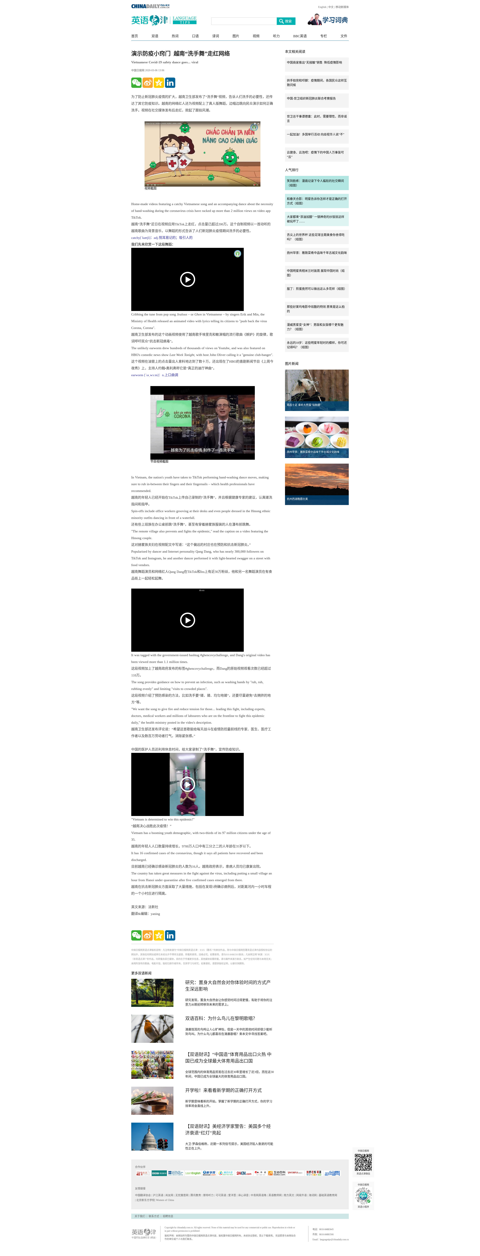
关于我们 (140, 1216)
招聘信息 (168, 1216)
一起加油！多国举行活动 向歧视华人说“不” (315, 134)
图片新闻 (291, 364)
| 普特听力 (208, 1195)
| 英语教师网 (274, 1195)
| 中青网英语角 (258, 1195)
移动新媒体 (342, 7)
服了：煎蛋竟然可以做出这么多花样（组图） (317, 288)
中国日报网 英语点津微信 (363, 1162)
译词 (215, 36)
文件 (343, 36)
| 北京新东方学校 (145, 1200)
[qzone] (159, 83)
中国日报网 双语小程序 (363, 1196)
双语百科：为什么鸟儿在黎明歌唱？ (221, 1018)
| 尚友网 (169, 1195)
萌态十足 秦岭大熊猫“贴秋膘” (304, 404)
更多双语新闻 (141, 973)
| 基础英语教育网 (327, 1195)
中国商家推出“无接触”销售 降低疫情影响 (314, 62)
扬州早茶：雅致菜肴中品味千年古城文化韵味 (317, 252)
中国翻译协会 (143, 1195)
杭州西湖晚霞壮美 (297, 499)
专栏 (323, 36)
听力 (276, 36)
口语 (195, 36)
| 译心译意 (243, 1195)
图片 (235, 36)
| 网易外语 (301, 1195)
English (322, 7)
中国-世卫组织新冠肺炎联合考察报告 (311, 98)
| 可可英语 (220, 1195)
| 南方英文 (288, 1195)
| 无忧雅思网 (181, 1195)
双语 (155, 36)
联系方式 (154, 1216)
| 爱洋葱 (232, 1195)
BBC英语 (300, 36)
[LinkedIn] (170, 83)
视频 (256, 36)
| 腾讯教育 (195, 1195)
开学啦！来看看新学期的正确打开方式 (223, 1090)
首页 (134, 36)
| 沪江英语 (158, 1195)
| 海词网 (312, 1195)
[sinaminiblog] (147, 83)
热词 (175, 36)
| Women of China (164, 1200)
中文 (331, 7)
